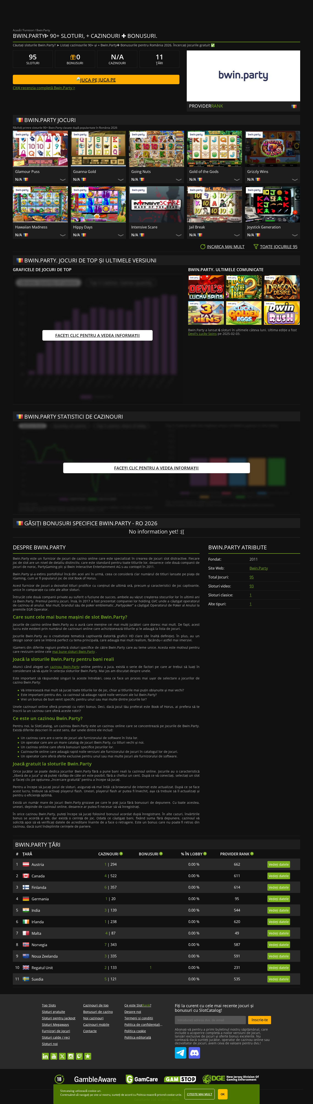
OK (223, 1094)
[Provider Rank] (294, 106)
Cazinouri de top (96, 1005)
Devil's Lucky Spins (202, 333)
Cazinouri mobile (96, 1024)
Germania (40, 898)
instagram (70, 1054)
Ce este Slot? (137, 1005)
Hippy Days (83, 227)
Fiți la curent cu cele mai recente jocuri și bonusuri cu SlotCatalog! (214, 1007)
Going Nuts (141, 171)
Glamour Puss (27, 171)
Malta (36, 933)
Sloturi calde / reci (56, 1037)
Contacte (90, 1031)
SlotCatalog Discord (194, 1051)
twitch (79, 1054)
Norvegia (39, 944)
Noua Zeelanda (45, 956)
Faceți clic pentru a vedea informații (97, 335)
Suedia (37, 979)
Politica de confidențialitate (145, 1024)
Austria (38, 864)
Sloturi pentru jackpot (58, 1018)
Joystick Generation (264, 227)
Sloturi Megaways (55, 1024)
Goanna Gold (84, 171)
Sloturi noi (50, 1044)
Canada (38, 876)
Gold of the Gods (204, 171)
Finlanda (39, 887)
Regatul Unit (42, 967)
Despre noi (132, 1011)
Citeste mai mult (199, 1094)
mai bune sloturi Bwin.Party (73, 651)
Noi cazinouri (93, 1018)
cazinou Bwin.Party (65, 667)
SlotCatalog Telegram (180, 1051)
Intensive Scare (144, 227)
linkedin (45, 1054)
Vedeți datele (279, 864)
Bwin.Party (259, 568)
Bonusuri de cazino (98, 1011)
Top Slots (49, 1005)
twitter (62, 1054)
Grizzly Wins (257, 171)
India (36, 910)
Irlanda (38, 921)
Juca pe (106, 80)
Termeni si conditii (138, 1018)
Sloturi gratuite (53, 1011)
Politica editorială (137, 1037)
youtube (53, 1054)
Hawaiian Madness (31, 227)
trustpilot (87, 1054)
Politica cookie (135, 1031)
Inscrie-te (260, 1019)
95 (252, 577)
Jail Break (197, 227)
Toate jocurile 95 (278, 246)
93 (252, 586)
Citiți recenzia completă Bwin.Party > (44, 87)
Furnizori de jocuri (56, 1031)
